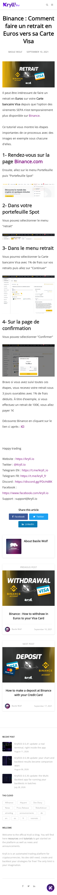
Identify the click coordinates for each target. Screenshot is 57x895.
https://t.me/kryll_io (35, 470)
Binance (34, 115)
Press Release (23, 807)
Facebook (20, 516)
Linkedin (29, 524)
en (6, 818)
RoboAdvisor (41, 807)
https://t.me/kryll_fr (33, 476)
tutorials (34, 818)
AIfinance (9, 802)
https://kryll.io (25, 459)
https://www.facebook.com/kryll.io (25, 493)
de (42, 813)
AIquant (23, 802)
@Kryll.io (20, 464)
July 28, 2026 (19, 787)
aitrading (9, 813)
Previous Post (28, 567)
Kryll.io (30, 834)
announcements (27, 813)
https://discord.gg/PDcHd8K (33, 481)
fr (23, 818)
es (15, 818)
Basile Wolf (40, 541)
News (7, 807)
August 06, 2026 (21, 769)
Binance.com (28, 161)
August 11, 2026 (21, 751)
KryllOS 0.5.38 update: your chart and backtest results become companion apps (34, 761)
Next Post (28, 643)
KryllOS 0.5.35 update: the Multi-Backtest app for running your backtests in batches (31, 779)
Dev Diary (37, 802)
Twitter (40, 516)
